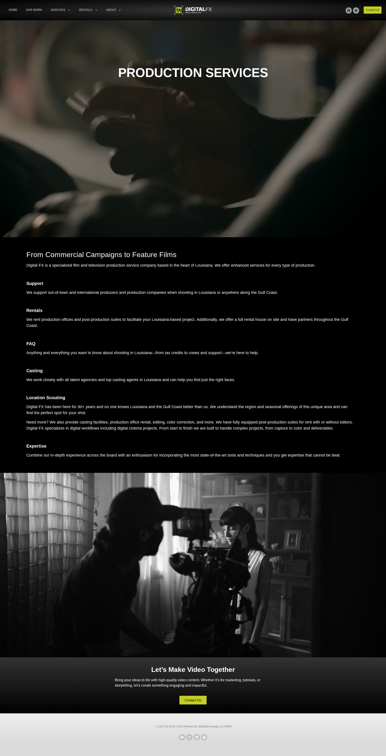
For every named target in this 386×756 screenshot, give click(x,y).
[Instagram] (189, 737)
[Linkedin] (197, 737)
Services (57, 10)
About (111, 10)
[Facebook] (349, 10)
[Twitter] (356, 10)
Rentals (85, 10)
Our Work (34, 10)
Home (13, 10)
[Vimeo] (204, 737)
